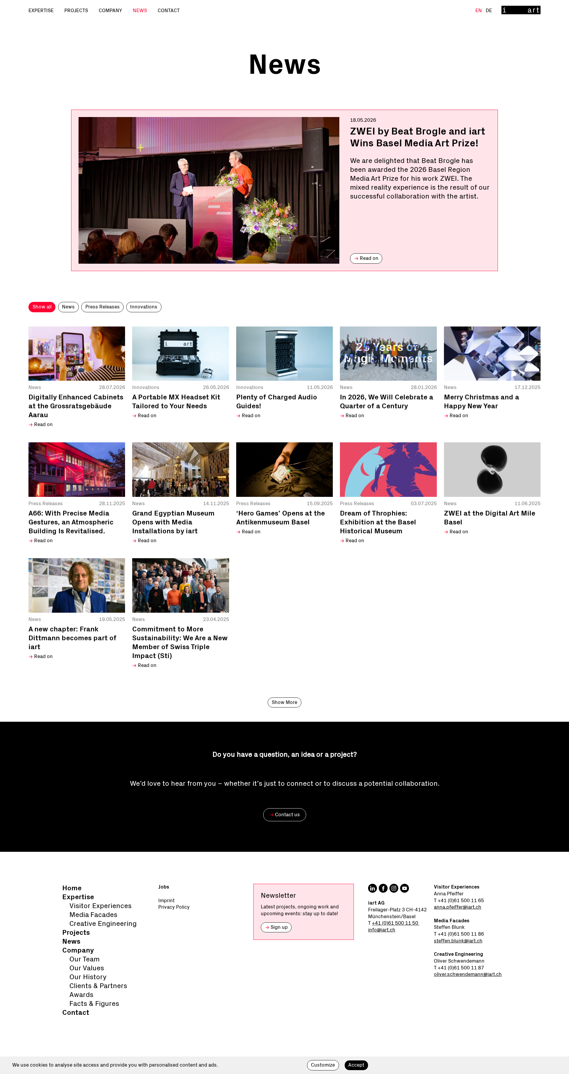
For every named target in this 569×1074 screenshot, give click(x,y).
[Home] (521, 10)
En (479, 10)
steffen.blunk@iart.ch (458, 940)
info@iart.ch (381, 929)
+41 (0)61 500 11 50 (395, 923)
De (489, 10)
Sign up (276, 927)
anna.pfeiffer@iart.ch (457, 907)
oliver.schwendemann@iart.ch (468, 974)
